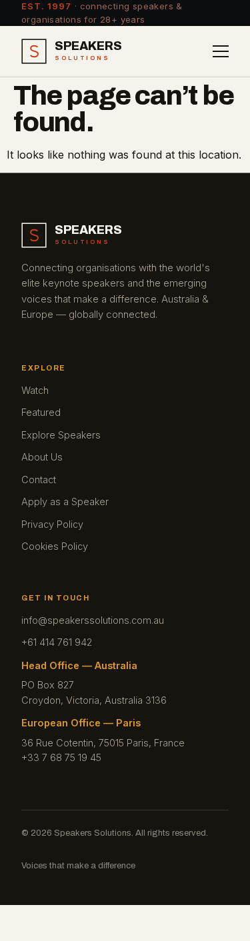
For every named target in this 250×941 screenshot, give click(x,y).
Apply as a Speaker (65, 501)
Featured (41, 412)
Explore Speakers (61, 435)
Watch (35, 390)
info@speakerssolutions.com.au (92, 620)
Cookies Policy (54, 546)
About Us (42, 457)
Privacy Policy (52, 524)
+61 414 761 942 (56, 642)
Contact (38, 479)
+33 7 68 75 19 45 (61, 757)
